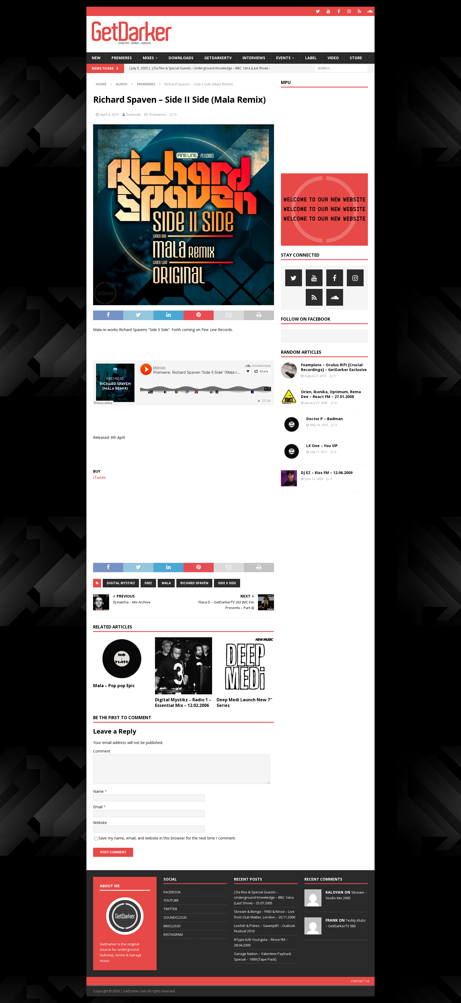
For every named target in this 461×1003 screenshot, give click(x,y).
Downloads (181, 57)
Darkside (133, 114)
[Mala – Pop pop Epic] (121, 658)
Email (98, 806)
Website (100, 822)
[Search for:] (341, 67)
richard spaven (194, 583)
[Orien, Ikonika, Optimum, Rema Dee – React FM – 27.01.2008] (289, 397)
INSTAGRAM (173, 934)
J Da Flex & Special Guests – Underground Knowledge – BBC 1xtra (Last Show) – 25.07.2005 (264, 898)
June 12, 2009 (314, 479)
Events (283, 57)
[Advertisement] (282, 33)
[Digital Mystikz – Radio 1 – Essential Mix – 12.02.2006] (183, 666)
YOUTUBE (171, 900)
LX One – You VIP (322, 445)
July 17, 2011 (318, 452)
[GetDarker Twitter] (318, 11)
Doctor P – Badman (324, 418)
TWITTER (170, 908)
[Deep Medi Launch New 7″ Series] (245, 666)
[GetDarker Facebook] (338, 11)
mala (166, 583)
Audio (122, 84)
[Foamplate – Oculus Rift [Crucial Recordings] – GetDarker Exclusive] (289, 371)
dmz (148, 583)
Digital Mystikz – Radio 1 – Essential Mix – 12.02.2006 (183, 702)
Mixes (148, 57)
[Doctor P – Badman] (291, 424)
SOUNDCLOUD (175, 917)
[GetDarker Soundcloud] (370, 11)
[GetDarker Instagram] (349, 11)
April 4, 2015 (109, 114)
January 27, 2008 (316, 403)
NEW (96, 57)
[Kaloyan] (312, 903)
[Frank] (312, 931)
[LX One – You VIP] (291, 451)
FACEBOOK (172, 892)
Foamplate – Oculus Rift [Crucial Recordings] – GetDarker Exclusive (334, 367)
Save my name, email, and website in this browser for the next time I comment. (167, 838)
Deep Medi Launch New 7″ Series (244, 702)
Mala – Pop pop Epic (114, 685)
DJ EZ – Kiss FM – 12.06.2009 (326, 472)
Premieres (122, 57)
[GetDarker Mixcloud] (359, 11)
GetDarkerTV (218, 57)
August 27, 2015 (315, 376)
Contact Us (360, 981)
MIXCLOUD (172, 926)
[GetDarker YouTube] (328, 11)
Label (311, 57)
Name (99, 791)
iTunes (99, 477)
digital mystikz (121, 583)
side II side (227, 583)
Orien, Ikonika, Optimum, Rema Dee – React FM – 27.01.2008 (331, 394)
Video (333, 57)
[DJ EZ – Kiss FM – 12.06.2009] (289, 478)
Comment (101, 751)
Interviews (254, 57)
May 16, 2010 (319, 425)
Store (356, 57)
